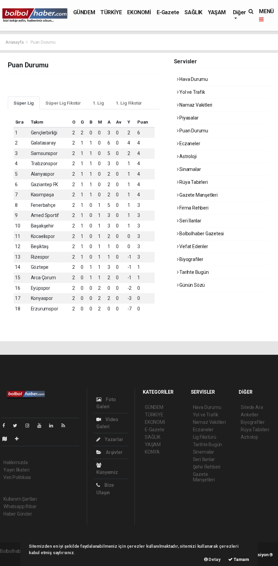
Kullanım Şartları (20, 499)
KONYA (152, 452)
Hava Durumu (193, 79)
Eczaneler (189, 143)
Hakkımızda (15, 462)
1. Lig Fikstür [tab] (129, 103)
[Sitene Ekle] (19, 438)
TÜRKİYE (111, 12)
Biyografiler (190, 259)
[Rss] (66, 425)
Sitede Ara (252, 407)
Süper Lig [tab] (24, 103)
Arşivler (113, 452)
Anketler (249, 414)
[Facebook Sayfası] (6, 425)
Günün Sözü (191, 285)
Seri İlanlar (189, 220)
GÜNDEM (84, 12)
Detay (214, 559)
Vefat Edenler (193, 246)
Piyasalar (188, 118)
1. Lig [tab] (98, 103)
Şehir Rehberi (207, 467)
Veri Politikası (17, 477)
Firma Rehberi (193, 208)
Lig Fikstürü (204, 437)
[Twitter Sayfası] (18, 425)
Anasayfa (14, 42)
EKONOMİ (139, 12)
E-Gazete (168, 12)
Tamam (241, 559)
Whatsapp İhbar (19, 506)
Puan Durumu (193, 130)
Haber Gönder (17, 514)
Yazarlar (113, 439)
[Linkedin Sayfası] (54, 425)
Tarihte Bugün (193, 272)
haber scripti (13, 558)
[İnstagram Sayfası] (30, 425)
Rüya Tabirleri (192, 182)
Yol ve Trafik (191, 92)
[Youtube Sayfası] (42, 425)
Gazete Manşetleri (198, 195)
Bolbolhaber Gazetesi (201, 233)
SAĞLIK (193, 12)
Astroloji (187, 156)
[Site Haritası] (7, 438)
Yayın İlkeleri (16, 470)
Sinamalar (189, 169)
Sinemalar (203, 452)
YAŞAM (217, 12)
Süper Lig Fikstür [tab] (63, 103)
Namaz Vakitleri (195, 105)
